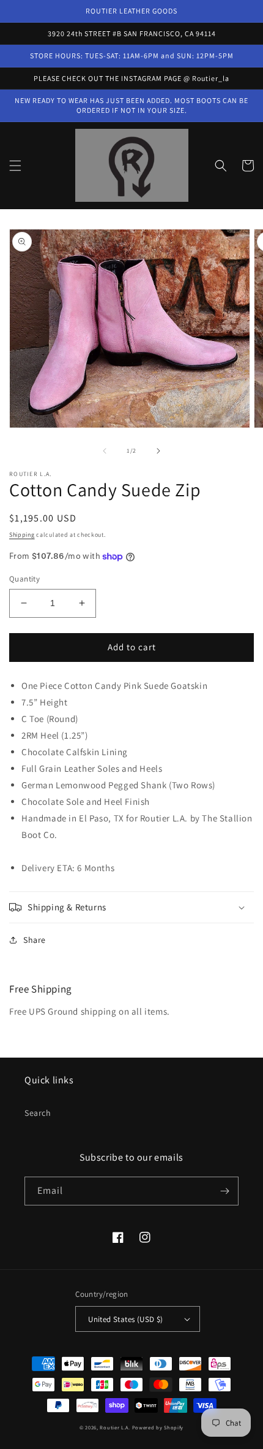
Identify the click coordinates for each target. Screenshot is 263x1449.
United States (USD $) (125, 1319)
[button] (15, 165)
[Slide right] (158, 450)
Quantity (24, 579)
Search (37, 1112)
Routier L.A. (115, 1427)
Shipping (22, 535)
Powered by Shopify (158, 1427)
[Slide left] (104, 450)
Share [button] (34, 939)
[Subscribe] (224, 1191)
